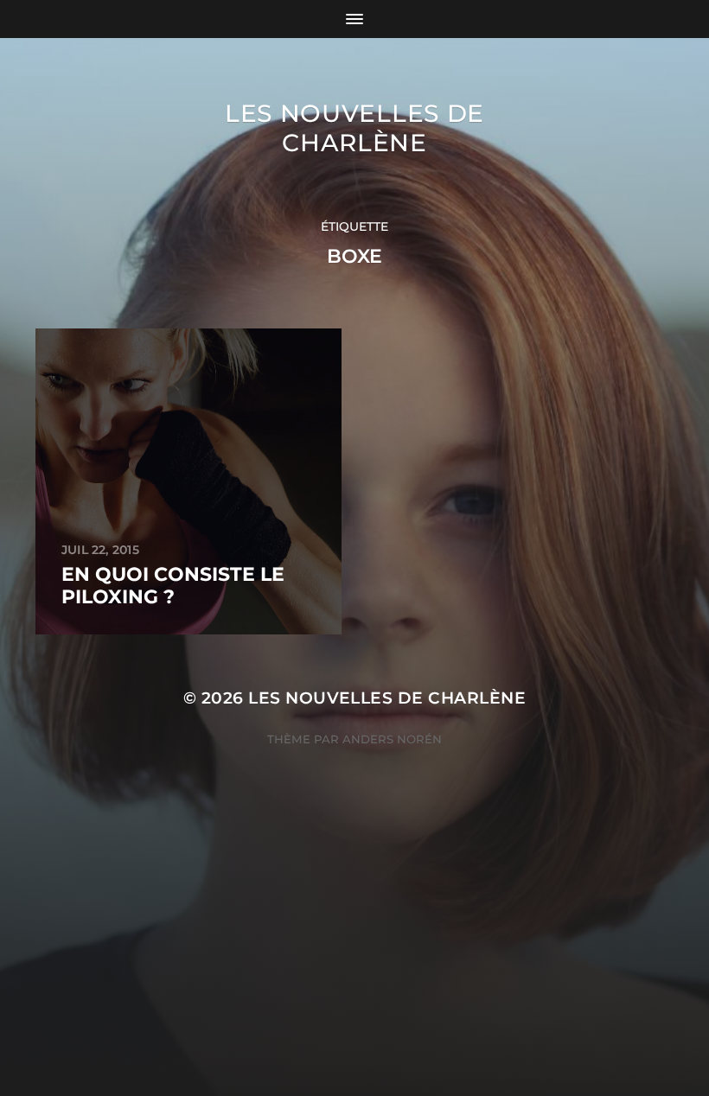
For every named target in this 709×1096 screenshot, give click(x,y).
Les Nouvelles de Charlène (354, 128)
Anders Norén (392, 739)
